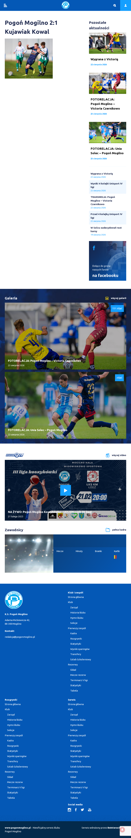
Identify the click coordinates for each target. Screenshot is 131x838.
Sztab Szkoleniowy (80, 659)
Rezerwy (73, 664)
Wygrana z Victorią (102, 173)
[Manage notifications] (122, 829)
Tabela (74, 690)
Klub (70, 602)
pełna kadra (119, 529)
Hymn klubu (76, 617)
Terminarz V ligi (79, 680)
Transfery (75, 654)
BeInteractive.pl (117, 827)
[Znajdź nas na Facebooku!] (107, 279)
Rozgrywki (76, 638)
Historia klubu (77, 612)
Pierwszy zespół (77, 628)
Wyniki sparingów (80, 649)
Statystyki (75, 643)
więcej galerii (118, 298)
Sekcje (73, 623)
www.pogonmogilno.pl (18, 827)
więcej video (119, 455)
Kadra (73, 633)
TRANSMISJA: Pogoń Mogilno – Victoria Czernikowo (103, 201)
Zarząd (74, 607)
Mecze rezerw (78, 675)
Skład (73, 669)
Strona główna (76, 597)
